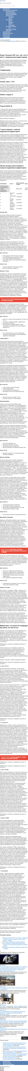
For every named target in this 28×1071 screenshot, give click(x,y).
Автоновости (6, 9)
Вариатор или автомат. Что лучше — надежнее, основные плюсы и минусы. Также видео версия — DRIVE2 (15, 939)
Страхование (6, 37)
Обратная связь (7, 1063)
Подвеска (11, 17)
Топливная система (11, 26)
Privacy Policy (6, 1061)
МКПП (10, 23)
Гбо (9, 28)
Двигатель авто (10, 11)
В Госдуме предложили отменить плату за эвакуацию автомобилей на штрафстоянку (14, 1047)
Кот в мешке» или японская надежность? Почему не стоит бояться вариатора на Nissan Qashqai (15, 945)
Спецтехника (6, 36)
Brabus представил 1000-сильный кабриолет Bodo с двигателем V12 (15, 1051)
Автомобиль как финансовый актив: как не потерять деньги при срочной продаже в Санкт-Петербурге (14, 1044)
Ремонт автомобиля (11, 14)
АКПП (10, 21)
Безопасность (6, 32)
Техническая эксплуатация (10, 10)
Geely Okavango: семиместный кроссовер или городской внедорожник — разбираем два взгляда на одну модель (15, 1055)
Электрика (8, 30)
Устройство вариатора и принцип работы (14, 942)
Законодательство (8, 33)
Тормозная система (11, 29)
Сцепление (12, 25)
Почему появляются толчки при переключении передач (11, 1058)
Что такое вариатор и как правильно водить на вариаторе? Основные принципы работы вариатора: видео (12, 1013)
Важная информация (8, 1064)
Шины (10, 18)
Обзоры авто (6, 34)
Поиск (1, 1036)
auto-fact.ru (3, 0)
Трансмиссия (9, 19)
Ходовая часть (9, 15)
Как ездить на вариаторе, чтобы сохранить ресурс (13, 1006)
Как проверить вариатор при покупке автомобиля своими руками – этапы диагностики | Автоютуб (13, 1021)
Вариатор (11, 22)
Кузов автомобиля (11, 13)
